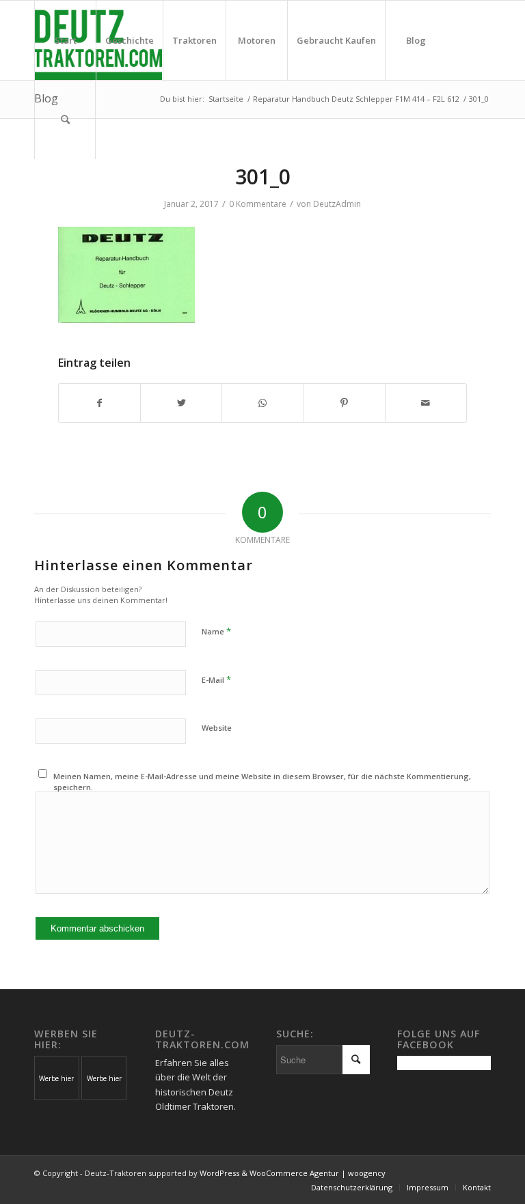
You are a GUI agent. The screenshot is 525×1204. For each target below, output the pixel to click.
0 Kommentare (257, 204)
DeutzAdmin (337, 204)
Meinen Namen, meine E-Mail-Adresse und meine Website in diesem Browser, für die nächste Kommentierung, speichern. (262, 782)
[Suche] (65, 119)
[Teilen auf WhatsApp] (262, 403)
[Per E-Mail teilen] (426, 403)
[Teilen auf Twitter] (181, 403)
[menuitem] (65, 40)
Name (216, 631)
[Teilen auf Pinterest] (344, 403)
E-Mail (216, 679)
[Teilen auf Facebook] (99, 403)
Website (217, 728)
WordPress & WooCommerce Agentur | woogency (293, 1173)
